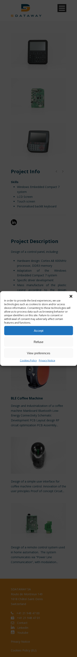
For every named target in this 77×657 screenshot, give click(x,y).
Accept (38, 330)
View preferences (38, 353)
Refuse (38, 341)
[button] (71, 296)
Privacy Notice (47, 360)
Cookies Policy (28, 360)
